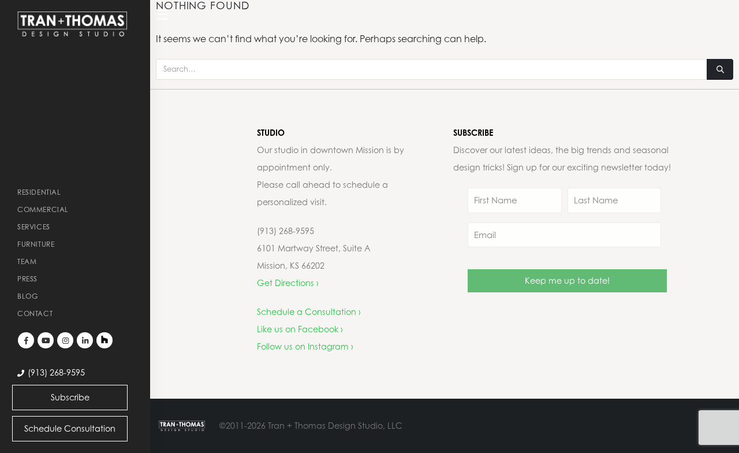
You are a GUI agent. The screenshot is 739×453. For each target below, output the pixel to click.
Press (27, 278)
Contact (35, 313)
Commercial (43, 209)
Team (26, 261)
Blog (27, 296)
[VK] (104, 340)
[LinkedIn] (85, 340)
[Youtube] (46, 340)
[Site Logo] (72, 24)
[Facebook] (26, 340)
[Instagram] (65, 340)
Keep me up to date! (567, 280)
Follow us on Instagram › (305, 346)
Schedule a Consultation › (309, 312)
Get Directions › (288, 283)
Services (33, 226)
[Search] (720, 69)
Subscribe (70, 397)
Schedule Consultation (69, 428)
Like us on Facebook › (300, 329)
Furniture (35, 244)
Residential (39, 192)
